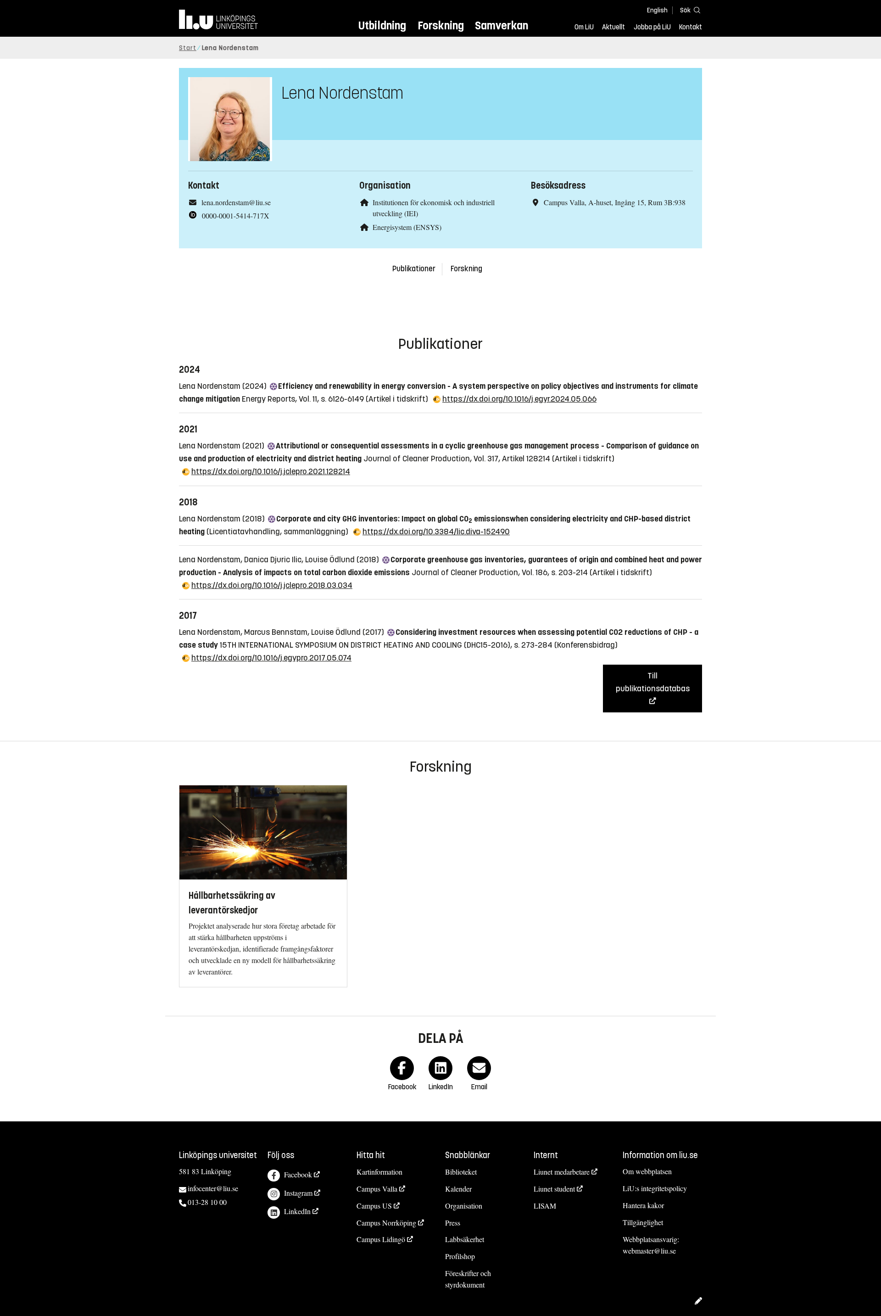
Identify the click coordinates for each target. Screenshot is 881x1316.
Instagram (298, 1193)
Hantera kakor (643, 1205)
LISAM (545, 1205)
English (657, 10)
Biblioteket (461, 1171)
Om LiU (584, 27)
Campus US (374, 1205)
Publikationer (413, 269)
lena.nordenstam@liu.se (236, 202)
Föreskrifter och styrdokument (468, 1278)
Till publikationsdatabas (653, 682)
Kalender (458, 1188)
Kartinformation (379, 1171)
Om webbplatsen (647, 1171)
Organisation (463, 1205)
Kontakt (690, 27)
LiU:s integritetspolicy (655, 1188)
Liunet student (554, 1188)
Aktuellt (613, 27)
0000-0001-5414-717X (235, 215)
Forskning (441, 25)
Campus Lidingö (381, 1239)
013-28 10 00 (207, 1202)
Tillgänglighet (643, 1222)
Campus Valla (377, 1188)
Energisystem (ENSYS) (407, 227)
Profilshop (460, 1256)
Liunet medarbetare (562, 1171)
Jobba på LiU (652, 27)
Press (452, 1222)
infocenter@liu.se (213, 1188)
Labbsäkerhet (464, 1239)
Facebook (298, 1174)
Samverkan (501, 25)
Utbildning (382, 25)
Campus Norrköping (386, 1222)
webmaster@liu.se (649, 1250)
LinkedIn (297, 1211)
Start (187, 48)
